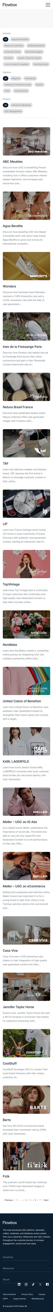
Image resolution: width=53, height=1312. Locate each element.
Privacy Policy (27, 1294)
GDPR (5, 1299)
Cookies (42, 1294)
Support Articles (19, 1299)
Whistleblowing (38, 1299)
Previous (9, 1200)
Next (46, 1200)
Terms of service (9, 1294)
